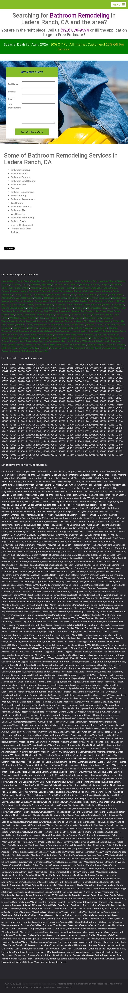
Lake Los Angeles (45, 314)
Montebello (77, 334)
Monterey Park (82, 287)
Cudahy (17, 294)
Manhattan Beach (60, 324)
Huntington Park (93, 317)
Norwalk (69, 317)
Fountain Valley (82, 304)
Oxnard (5, 284)
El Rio (31, 304)
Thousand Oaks (78, 344)
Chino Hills (118, 321)
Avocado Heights (96, 344)
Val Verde (103, 294)
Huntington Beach (90, 284)
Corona (5, 291)
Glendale (120, 344)
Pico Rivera (89, 321)
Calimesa (65, 294)
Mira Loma (66, 341)
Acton (16, 311)
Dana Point (29, 314)
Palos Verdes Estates (13, 344)
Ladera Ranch (116, 294)
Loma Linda (60, 297)
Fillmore (109, 314)
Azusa (40, 334)
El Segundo (45, 291)
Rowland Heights (19, 291)
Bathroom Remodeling (80, 15)
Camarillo (35, 281)
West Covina (114, 311)
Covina (38, 301)
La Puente (67, 347)
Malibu (106, 304)
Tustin (69, 307)
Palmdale (115, 341)
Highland (75, 311)
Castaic (25, 284)
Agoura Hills (100, 334)
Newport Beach (94, 324)
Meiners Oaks (81, 291)
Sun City (55, 327)
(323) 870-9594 (74, 30)
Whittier (53, 311)
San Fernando (62, 314)
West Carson (49, 301)
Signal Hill (46, 284)
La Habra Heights (18, 304)
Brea (104, 307)
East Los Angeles (83, 327)
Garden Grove (19, 327)
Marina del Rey (100, 327)
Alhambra (107, 291)
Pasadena (35, 287)
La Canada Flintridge (28, 347)
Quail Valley (97, 287)
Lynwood (75, 331)
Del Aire (105, 337)
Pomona (14, 341)
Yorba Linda (80, 307)
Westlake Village (18, 317)
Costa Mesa (58, 291)
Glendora (115, 337)
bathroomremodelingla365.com (39, 983)
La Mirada (78, 321)
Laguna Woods (65, 281)
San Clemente (62, 331)
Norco (115, 331)
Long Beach (105, 297)
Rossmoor (73, 297)
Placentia (6, 331)
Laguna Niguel (39, 294)
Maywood (116, 284)
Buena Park (98, 314)
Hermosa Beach (24, 324)
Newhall (32, 317)
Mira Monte (28, 351)
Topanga (113, 327)
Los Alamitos (117, 304)
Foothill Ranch (77, 324)
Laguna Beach (9, 281)
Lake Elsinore (8, 324)
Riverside (44, 347)
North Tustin (40, 344)
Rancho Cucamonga (105, 347)
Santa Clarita (34, 307)
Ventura (93, 294)
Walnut (84, 331)
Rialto (61, 317)
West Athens (27, 311)
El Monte (95, 337)
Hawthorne (54, 294)
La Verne (20, 321)
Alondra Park (8, 297)
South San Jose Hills (80, 314)
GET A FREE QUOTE (32, 131)
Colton (18, 314)
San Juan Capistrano (49, 341)
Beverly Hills (100, 301)
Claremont (23, 337)
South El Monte (49, 281)
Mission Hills (8, 314)
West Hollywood (24, 297)
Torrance (33, 291)
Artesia (62, 307)
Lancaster (42, 321)
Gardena (110, 344)
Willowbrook (88, 341)
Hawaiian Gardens (43, 304)
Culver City (82, 294)
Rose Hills (35, 284)
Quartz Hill (113, 301)
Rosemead (64, 311)
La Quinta (107, 317)
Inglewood (15, 351)
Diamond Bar (41, 351)
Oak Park (27, 294)
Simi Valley (55, 347)
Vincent (38, 297)
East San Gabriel (27, 334)
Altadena (89, 334)
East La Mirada (9, 347)
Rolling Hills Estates (58, 344)
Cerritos (44, 337)
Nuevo (112, 281)
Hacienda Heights (64, 287)
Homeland (28, 301)
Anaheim (48, 334)
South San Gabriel (63, 304)
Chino (5, 287)
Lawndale (59, 321)
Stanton (121, 281)
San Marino (96, 304)
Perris (116, 291)
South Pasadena (20, 331)
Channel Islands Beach (42, 331)
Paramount (79, 347)
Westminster (8, 321)
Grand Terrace (49, 307)
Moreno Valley (71, 301)
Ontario (121, 347)
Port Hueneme (100, 281)
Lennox (28, 344)
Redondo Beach (42, 324)
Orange (90, 347)
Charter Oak (41, 311)
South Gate (23, 281)
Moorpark (31, 321)
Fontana (115, 324)
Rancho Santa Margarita (14, 307)
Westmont (95, 291)
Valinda (69, 291)
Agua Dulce (16, 301)
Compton (105, 284)
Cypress (78, 317)
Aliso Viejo (12, 334)
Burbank (107, 331)
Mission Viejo (103, 341)
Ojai (50, 321)
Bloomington (94, 307)
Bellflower (49, 297)
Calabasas (57, 284)
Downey (83, 297)
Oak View (15, 284)
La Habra (71, 337)
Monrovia (93, 297)
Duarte (68, 321)
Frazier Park (66, 327)
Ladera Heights (104, 321)
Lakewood (7, 294)
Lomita (53, 337)
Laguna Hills (95, 331)
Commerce (44, 327)
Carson (5, 351)
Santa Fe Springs (83, 281)
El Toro (40, 317)
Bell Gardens (87, 311)
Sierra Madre (114, 307)
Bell (73, 294)
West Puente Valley (19, 287)
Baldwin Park (87, 301)
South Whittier (71, 284)
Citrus (107, 324)
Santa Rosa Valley (29, 341)
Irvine (61, 301)
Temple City (83, 337)
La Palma (76, 341)
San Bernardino (62, 334)
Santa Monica (111, 287)
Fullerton (33, 327)
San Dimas (101, 311)
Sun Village (51, 317)
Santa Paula (48, 287)
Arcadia (62, 337)
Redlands (34, 337)
